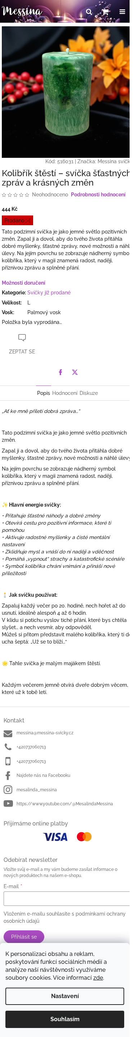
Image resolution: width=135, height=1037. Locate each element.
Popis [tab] (43, 393)
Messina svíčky (115, 161)
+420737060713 (31, 746)
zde (98, 977)
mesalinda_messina (37, 789)
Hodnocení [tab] (64, 393)
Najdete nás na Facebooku (43, 775)
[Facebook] (60, 372)
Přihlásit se (24, 937)
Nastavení (65, 996)
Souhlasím (65, 1019)
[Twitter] (74, 372)
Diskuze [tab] (89, 393)
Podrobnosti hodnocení (98, 194)
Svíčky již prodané (49, 292)
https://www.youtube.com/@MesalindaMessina (65, 803)
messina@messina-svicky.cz (45, 732)
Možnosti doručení (23, 283)
